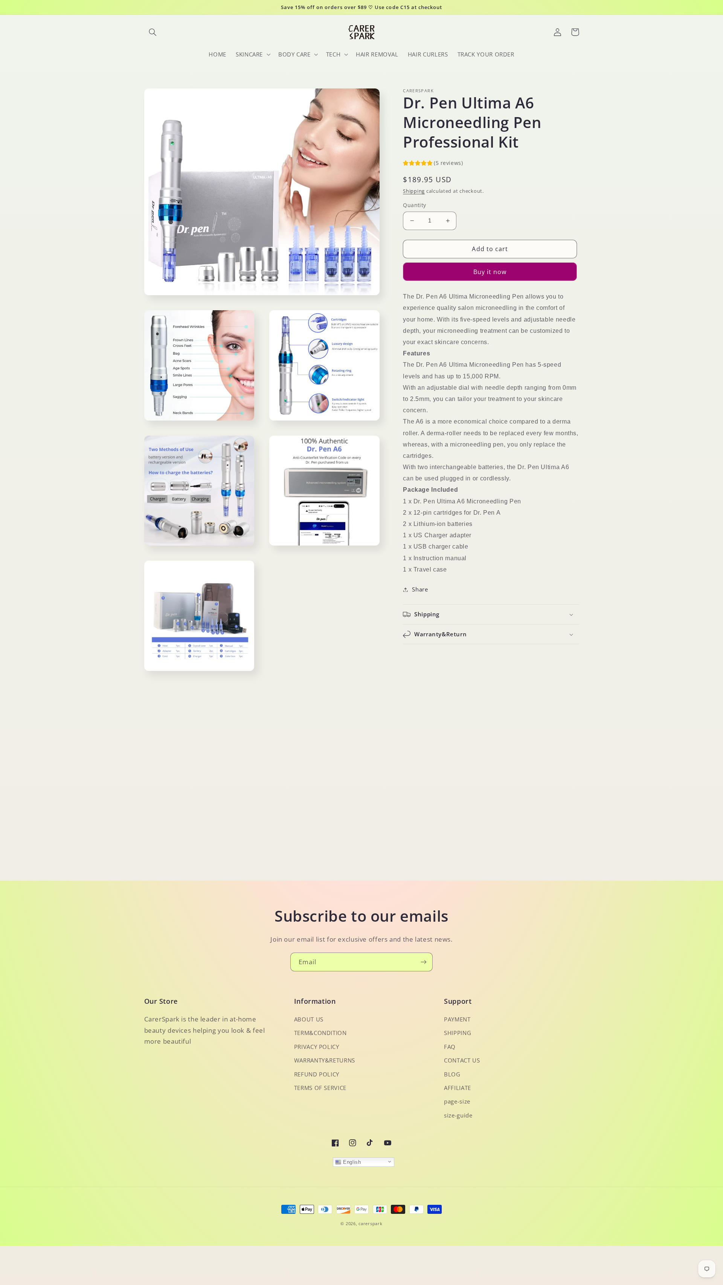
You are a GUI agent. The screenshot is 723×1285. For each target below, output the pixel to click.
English (351, 1162)
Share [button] (420, 589)
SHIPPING (457, 1033)
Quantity (414, 205)
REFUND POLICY (316, 1074)
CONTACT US (462, 1060)
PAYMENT (457, 1019)
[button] (153, 32)
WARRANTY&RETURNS (324, 1060)
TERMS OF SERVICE (320, 1087)
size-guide (458, 1115)
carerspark (370, 1223)
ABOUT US (308, 1019)
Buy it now (490, 272)
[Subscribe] (423, 962)
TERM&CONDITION (320, 1033)
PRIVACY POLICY (316, 1046)
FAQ (450, 1046)
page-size (457, 1101)
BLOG (452, 1074)
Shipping (414, 191)
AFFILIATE (457, 1087)
